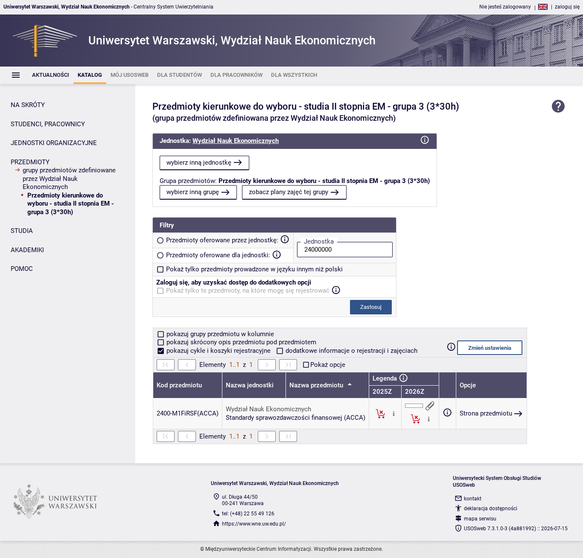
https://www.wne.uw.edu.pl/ (254, 524)
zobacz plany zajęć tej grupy (288, 192)
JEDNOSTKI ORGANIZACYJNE (54, 143)
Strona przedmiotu (486, 413)
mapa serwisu (480, 519)
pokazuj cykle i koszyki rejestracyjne (218, 351)
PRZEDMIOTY (30, 162)
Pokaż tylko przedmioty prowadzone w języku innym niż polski (254, 269)
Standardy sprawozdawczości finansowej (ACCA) (295, 417)
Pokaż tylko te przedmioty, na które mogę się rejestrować (247, 290)
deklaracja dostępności (490, 509)
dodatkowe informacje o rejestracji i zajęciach (350, 351)
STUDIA (22, 231)
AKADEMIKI (27, 250)
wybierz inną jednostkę (198, 162)
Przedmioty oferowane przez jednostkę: (222, 240)
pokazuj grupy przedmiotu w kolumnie (219, 334)
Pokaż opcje (327, 365)
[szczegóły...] (394, 413)
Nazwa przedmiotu (317, 385)
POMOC (22, 269)
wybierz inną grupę (192, 192)
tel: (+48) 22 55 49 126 (248, 514)
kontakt (472, 499)
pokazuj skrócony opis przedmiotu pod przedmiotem (240, 342)
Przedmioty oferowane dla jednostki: (218, 255)
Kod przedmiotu (179, 385)
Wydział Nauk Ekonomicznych (235, 141)
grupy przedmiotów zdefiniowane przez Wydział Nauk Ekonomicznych (69, 178)
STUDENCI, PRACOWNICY (48, 124)
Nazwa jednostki (250, 385)
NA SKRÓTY (28, 105)
